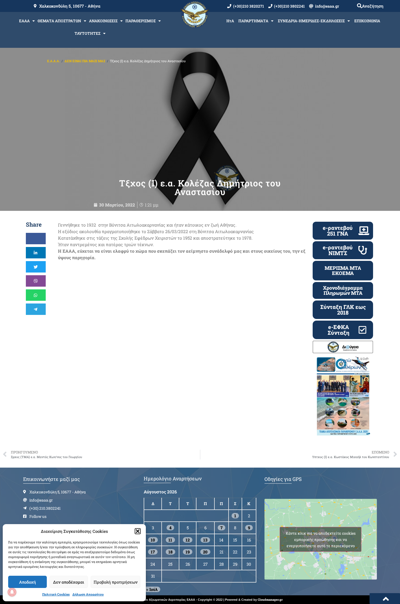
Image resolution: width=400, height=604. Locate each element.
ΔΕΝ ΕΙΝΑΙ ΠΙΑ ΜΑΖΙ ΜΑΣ (84, 61)
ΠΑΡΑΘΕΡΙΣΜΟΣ (140, 20)
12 (188, 540)
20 (205, 552)
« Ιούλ (152, 589)
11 (170, 540)
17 (153, 552)
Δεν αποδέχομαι (68, 582)
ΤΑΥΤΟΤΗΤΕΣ (87, 33)
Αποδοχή (27, 582)
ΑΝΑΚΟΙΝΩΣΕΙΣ (103, 20)
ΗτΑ (230, 20)
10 (153, 540)
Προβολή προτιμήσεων (115, 582)
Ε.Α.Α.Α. (53, 61)
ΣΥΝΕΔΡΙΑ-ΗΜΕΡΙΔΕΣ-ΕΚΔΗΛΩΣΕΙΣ (311, 20)
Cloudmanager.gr (270, 599)
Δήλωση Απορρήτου (88, 594)
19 (188, 552)
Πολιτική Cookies (56, 594)
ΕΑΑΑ (24, 20)
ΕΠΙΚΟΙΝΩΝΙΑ (367, 20)
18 (170, 552)
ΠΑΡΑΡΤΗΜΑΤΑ (253, 20)
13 (205, 540)
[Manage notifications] (12, 592)
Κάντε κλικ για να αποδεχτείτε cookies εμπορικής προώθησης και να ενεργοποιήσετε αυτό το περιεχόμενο (321, 539)
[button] (137, 531)
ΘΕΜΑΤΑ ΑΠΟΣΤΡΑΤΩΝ (59, 20)
